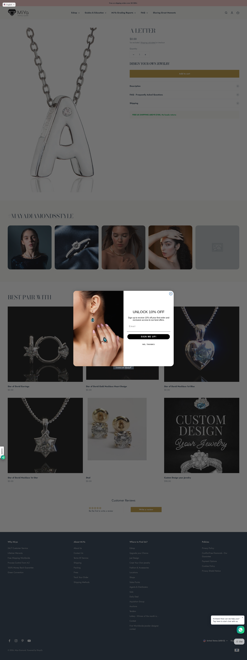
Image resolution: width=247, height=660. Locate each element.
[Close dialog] (170, 293)
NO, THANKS (149, 344)
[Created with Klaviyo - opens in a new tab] (123, 367)
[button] (9, 5)
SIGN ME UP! (148, 337)
